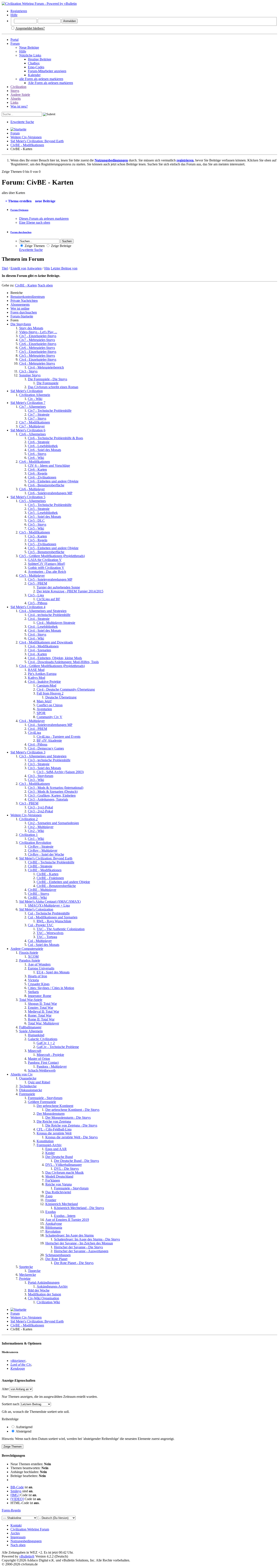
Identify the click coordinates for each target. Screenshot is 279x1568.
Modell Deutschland (59, 1176)
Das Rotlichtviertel (58, 1192)
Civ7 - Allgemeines (32, 406)
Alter (5, 1389)
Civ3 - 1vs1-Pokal (40, 807)
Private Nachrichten (24, 300)
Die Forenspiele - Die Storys (47, 379)
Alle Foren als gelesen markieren (50, 83)
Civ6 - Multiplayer (32, 489)
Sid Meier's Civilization (26, 391)
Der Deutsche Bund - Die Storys (76, 1161)
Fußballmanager (30, 1027)
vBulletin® (26, 1556)
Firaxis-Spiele (28, 952)
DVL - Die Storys (66, 1168)
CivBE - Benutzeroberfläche (56, 886)
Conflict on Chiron (50, 705)
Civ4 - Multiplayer (32, 721)
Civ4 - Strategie (38, 619)
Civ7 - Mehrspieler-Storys (37, 340)
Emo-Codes (36, 67)
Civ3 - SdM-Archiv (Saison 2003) (60, 772)
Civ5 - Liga (36, 595)
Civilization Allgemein (34, 395)
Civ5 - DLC (36, 520)
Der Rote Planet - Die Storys (74, 1263)
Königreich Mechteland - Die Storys (79, 1208)
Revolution (53, 1231)
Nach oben (45, 285)
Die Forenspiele (47, 383)
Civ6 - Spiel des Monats (44, 450)
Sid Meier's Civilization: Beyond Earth (37, 141)
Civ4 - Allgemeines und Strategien (42, 611)
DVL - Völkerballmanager (63, 1165)
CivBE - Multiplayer (42, 890)
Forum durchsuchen (20, 232)
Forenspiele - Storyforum (45, 1098)
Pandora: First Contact (43, 1062)
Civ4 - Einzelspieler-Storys (37, 359)
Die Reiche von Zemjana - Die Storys (71, 1125)
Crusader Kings (38, 984)
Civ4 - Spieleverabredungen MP (50, 725)
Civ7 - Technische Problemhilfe (49, 410)
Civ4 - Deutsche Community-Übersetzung (66, 689)
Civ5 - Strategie (38, 509)
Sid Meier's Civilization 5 (27, 497)
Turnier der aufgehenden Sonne (58, 587)
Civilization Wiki (48, 1302)
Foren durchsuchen (23, 312)
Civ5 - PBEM (37, 583)
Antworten (34, 268)
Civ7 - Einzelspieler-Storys (37, 336)
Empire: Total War (40, 1007)
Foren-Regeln (11, 1510)
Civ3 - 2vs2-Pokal (40, 811)
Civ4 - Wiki (36, 638)
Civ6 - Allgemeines (32, 434)
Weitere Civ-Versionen (26, 137)
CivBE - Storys (38, 894)
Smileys (15, 1491)
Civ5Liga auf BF (48, 599)
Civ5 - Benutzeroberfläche (46, 552)
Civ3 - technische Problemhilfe (49, 760)
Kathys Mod (36, 677)
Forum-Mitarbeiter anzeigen (47, 71)
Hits (47, 268)
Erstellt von (18, 268)
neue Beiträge (45, 201)
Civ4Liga (34, 732)
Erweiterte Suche (22, 122)
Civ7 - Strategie (38, 414)
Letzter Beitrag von (64, 268)
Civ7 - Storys (37, 418)
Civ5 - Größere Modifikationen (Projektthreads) (52, 556)
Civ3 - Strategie (38, 764)
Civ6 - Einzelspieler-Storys (37, 344)
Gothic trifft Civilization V (46, 568)
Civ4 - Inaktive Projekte (44, 681)
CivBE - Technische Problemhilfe (51, 862)
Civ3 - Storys (28, 371)
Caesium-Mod (46, 685)
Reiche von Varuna (58, 1184)
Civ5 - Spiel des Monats (44, 516)
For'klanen (52, 1180)
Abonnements (20, 304)
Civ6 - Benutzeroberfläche (46, 485)
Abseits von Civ (21, 1074)
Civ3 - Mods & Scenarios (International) (55, 787)
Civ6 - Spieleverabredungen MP (50, 493)
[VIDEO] (17, 1499)
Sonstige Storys (30, 375)
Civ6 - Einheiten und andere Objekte (53, 481)
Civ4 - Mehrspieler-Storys (37, 363)
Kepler (50, 1153)
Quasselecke (27, 1078)
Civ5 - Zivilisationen (42, 544)
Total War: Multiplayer (43, 1023)
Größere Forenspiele (42, 1102)
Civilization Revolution (35, 842)
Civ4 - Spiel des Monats (44, 630)
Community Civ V (49, 717)
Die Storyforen (20, 324)
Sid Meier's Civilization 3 (27, 752)
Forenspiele (27, 1094)
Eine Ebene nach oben (34, 222)
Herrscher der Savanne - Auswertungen (81, 1251)
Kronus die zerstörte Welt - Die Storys (71, 1137)
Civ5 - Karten (37, 536)
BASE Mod (36, 670)
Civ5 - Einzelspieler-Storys (37, 351)
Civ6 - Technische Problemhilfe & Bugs (55, 438)
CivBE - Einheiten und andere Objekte (63, 882)
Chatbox (34, 63)
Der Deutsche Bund (59, 1157)
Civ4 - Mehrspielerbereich (46, 367)
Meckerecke (27, 1274)
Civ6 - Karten (37, 469)
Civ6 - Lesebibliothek (43, 446)
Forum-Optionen (19, 210)
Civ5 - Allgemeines (32, 501)
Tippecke (34, 1271)
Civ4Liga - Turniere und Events (58, 736)
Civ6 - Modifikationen (34, 461)
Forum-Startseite (21, 316)
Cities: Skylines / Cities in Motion (51, 988)
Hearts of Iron (37, 976)
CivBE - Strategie (40, 866)
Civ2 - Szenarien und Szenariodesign (53, 823)
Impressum (18, 1537)
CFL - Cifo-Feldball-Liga (54, 1129)
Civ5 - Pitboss (37, 603)
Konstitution (45, 1141)
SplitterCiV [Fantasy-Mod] (46, 564)
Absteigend (23, 1431)
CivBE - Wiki (37, 897)
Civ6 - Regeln (37, 473)
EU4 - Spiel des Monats (53, 972)
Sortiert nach (10, 1404)
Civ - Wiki (35, 399)
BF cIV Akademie (49, 740)
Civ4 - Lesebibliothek (43, 626)
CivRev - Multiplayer (42, 850)
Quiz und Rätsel (39, 1082)
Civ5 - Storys (37, 524)
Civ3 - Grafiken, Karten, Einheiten (52, 795)
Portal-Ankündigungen (44, 1282)
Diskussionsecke (30, 1090)
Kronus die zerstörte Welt (54, 1133)
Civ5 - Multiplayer (32, 575)
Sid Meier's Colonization (36, 909)
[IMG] (14, 1495)
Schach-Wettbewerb (42, 1070)
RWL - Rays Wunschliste (54, 921)
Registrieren (18, 11)
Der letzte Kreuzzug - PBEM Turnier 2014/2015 (70, 591)
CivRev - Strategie (40, 846)
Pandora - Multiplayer (52, 1066)
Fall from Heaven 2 (50, 693)
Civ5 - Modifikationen (34, 532)
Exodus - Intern (64, 1216)
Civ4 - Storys (37, 634)
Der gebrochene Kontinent (55, 1106)
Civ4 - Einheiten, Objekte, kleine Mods (55, 658)
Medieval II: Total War (43, 1011)
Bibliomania (53, 1227)
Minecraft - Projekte (50, 1055)
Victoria (33, 980)
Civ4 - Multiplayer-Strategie (56, 622)
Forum (15, 43)
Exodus (50, 1212)
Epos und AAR (56, 1149)
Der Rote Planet (56, 1259)
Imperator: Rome (39, 996)
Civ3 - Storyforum (40, 776)
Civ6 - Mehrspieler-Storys (37, 348)
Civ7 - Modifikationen (34, 422)
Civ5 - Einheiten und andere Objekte (53, 548)
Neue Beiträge (29, 47)
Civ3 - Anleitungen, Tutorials (48, 799)
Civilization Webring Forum (29, 1529)
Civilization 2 (28, 819)
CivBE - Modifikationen (27, 145)
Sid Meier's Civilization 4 (27, 607)
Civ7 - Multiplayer (32, 426)
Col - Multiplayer (40, 941)
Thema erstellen (18, 201)
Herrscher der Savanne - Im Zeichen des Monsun (79, 1243)
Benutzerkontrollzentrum (27, 297)
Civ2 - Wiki (36, 831)
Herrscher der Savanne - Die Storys (78, 1247)
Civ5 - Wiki (36, 528)
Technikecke (28, 1086)
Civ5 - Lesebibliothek (43, 513)
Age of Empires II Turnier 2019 (67, 1219)
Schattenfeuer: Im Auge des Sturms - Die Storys (87, 1239)
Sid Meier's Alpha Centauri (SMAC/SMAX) (50, 901)
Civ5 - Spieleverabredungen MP (50, 579)
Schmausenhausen (58, 1255)
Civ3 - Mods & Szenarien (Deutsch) (53, 791)
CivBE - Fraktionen (50, 878)
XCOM (33, 956)
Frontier (50, 1200)
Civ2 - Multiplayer (40, 827)
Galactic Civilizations (42, 1039)
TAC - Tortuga (47, 937)
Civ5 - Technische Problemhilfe (49, 505)
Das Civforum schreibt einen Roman (53, 387)
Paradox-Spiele (29, 960)
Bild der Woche (38, 1290)
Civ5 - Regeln (37, 540)
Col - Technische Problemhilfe (49, 913)
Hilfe (13, 15)
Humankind (36, 1035)
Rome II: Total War (41, 1019)
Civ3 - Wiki (36, 780)
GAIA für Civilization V (45, 560)
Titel (5, 268)
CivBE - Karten (47, 874)
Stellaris (33, 992)
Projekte (25, 1278)
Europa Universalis (41, 968)
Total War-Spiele (30, 1000)
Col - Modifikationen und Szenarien (52, 917)
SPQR (41, 713)
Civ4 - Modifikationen (43, 646)
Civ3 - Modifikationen (34, 784)
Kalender (34, 75)
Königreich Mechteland (61, 1204)
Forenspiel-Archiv (49, 1145)
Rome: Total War (39, 1015)
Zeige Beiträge (60, 246)
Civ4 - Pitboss (37, 744)
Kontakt (16, 1525)
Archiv (15, 1533)
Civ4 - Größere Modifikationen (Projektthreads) (52, 666)
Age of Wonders (39, 964)
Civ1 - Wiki (36, 839)
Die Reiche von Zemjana (54, 1121)
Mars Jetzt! (44, 701)
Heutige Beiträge (39, 59)
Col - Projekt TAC (40, 925)
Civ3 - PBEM (28, 803)
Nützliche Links (30, 55)
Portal (14, 39)
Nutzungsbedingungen (26, 1541)
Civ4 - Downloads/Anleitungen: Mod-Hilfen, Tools (63, 662)
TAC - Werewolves (50, 933)
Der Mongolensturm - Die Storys (68, 1117)
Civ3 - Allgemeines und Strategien (42, 756)
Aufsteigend (23, 1427)
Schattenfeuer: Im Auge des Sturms (69, 1235)
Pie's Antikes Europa (42, 674)
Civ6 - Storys (37, 454)
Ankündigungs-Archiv (52, 1286)
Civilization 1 (28, 835)
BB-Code (17, 1487)
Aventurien (44, 709)
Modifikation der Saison (44, 1294)
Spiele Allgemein (31, 1031)
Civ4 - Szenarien (39, 650)
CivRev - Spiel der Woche (46, 854)
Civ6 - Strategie (38, 442)
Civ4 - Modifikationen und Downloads (46, 642)
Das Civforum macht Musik (64, 1172)
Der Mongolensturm (51, 1113)
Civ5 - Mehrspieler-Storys (37, 355)
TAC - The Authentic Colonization (61, 929)
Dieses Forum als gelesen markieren (44, 218)
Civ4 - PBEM (37, 729)
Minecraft (34, 1051)
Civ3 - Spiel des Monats (44, 768)
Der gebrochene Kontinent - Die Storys (72, 1110)
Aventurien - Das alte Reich (47, 571)
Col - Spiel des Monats (43, 945)
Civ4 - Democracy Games (46, 748)
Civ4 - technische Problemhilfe (49, 615)
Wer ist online (19, 308)
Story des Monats (31, 328)
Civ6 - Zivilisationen (42, 477)
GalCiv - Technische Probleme (58, 1047)
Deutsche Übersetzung (61, 697)
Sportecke (26, 1267)
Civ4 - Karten (37, 654)
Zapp (49, 1196)
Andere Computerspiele (26, 948)
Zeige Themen (34, 246)
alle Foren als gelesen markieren (41, 79)
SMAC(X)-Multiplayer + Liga (49, 905)
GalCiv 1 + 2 (46, 1043)
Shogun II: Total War (42, 1003)
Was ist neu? (19, 106)
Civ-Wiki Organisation (43, 1298)
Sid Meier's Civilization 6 (27, 430)
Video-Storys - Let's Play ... (38, 332)
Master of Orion (39, 1058)
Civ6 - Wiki (36, 458)
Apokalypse (53, 1223)
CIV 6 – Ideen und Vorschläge (49, 465)
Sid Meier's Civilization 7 (27, 403)
